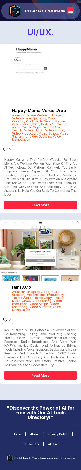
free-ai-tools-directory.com (45, 10)
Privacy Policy (58, 434)
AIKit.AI (52, 444)
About (34, 434)
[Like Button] (5, 149)
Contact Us (31, 444)
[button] (70, 10)
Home (17, 434)
